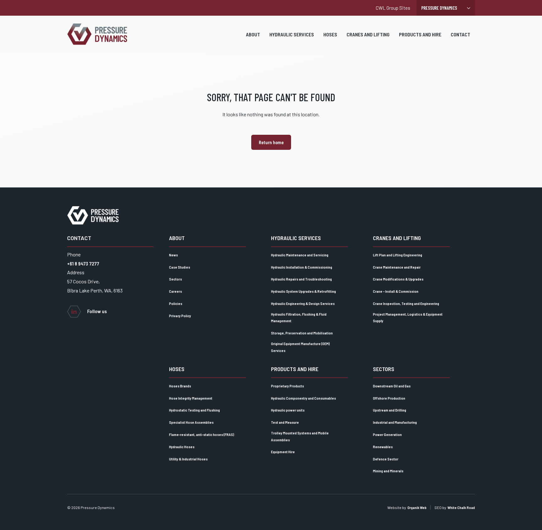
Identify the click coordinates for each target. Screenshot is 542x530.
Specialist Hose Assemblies (191, 422)
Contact (460, 34)
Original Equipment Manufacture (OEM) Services (300, 347)
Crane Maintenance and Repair (397, 267)
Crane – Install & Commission (395, 291)
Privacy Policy (180, 315)
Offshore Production (389, 398)
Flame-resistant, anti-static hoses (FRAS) (201, 434)
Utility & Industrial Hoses (188, 459)
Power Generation (387, 434)
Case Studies (179, 267)
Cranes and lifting (368, 34)
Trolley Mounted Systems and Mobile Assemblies (300, 436)
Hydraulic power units (288, 410)
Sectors (175, 279)
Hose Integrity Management (190, 398)
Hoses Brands (180, 386)
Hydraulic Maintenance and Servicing (299, 255)
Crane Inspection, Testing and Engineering (406, 303)
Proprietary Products (287, 386)
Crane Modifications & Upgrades (398, 279)
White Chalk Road (461, 507)
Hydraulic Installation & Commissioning (301, 267)
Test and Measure (285, 422)
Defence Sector (385, 459)
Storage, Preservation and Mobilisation (302, 333)
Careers (175, 291)
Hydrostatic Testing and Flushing (194, 410)
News (173, 255)
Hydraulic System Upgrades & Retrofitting (303, 291)
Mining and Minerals (388, 471)
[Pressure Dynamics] (97, 34)
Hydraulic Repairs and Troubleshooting (301, 279)
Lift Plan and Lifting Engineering (397, 255)
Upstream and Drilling (389, 410)
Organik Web (417, 507)
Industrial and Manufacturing (395, 422)
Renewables (383, 446)
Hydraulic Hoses (181, 446)
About (253, 34)
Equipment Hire (283, 451)
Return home (271, 142)
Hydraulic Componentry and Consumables (303, 398)
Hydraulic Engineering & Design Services (303, 303)
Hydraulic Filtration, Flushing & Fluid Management (299, 317)
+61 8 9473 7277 (83, 263)
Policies (175, 303)
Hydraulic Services (291, 34)
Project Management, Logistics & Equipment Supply (408, 317)
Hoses (330, 34)
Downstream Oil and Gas (392, 386)
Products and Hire (420, 34)
